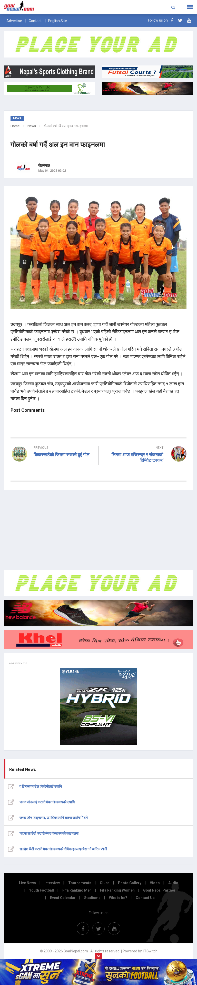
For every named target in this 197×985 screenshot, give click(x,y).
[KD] (98, 639)
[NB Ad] (98, 613)
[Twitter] (180, 20)
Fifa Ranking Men (77, 890)
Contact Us (145, 898)
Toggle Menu (190, 7)
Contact (35, 21)
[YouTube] (189, 20)
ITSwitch (150, 951)
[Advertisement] (98, 530)
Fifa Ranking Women (117, 890)
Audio (173, 883)
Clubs (105, 883)
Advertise (14, 21)
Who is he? (118, 898)
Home (15, 126)
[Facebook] (172, 20)
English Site (57, 21)
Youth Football (41, 890)
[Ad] (98, 583)
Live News (27, 883)
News (31, 126)
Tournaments (79, 883)
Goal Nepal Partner (159, 890)
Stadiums (92, 898)
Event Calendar (63, 898)
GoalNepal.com (39, 6)
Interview (52, 883)
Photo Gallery (129, 883)
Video (155, 883)
